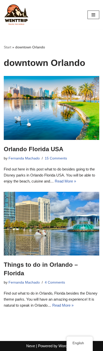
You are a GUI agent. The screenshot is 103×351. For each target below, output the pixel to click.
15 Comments (56, 158)
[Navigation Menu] (93, 15)
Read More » (65, 181)
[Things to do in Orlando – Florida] (51, 223)
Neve (30, 346)
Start (7, 47)
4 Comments (55, 282)
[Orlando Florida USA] (51, 108)
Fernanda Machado (24, 158)
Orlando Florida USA (33, 149)
